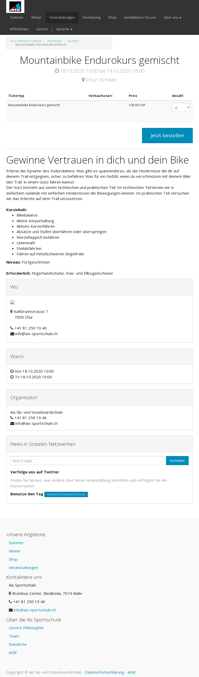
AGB (13, 652)
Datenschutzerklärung (104, 672)
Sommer (16, 542)
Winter (15, 550)
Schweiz (73, 41)
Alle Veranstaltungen (25, 41)
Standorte (18, 644)
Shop (13, 559)
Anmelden (177, 460)
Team (14, 635)
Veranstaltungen (23, 567)
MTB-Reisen (54, 41)
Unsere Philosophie (26, 627)
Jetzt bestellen (167, 135)
